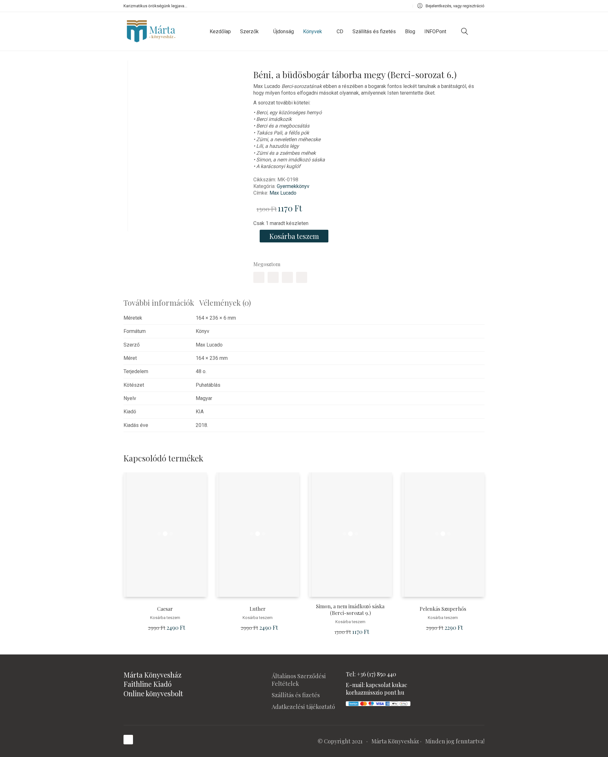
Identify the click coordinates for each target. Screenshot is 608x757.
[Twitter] (273, 277)
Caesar (165, 609)
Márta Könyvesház (395, 741)
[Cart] (481, 31)
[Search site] (464, 32)
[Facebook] (258, 277)
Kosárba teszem (294, 236)
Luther (258, 609)
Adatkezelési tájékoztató (303, 706)
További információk (159, 302)
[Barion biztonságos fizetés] (378, 703)
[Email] (301, 277)
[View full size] (132, 70)
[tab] (161, 302)
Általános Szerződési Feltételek (299, 679)
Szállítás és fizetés (296, 695)
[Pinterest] (287, 277)
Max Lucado (282, 193)
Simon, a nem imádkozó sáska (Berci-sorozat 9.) (350, 609)
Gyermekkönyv (293, 186)
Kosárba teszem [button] (165, 618)
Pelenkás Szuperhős (443, 609)
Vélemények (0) (225, 302)
